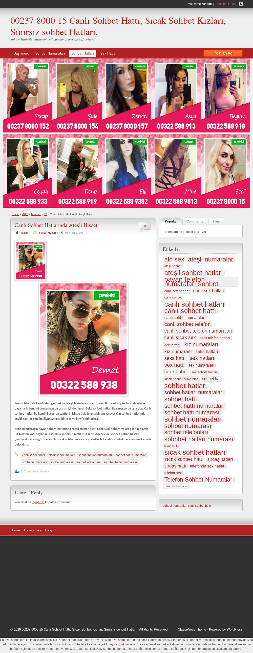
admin (24, 232)
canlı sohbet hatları (194, 304)
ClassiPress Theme (192, 629)
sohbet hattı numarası (191, 412)
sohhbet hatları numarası (120, 462)
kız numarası (178, 351)
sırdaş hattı (175, 466)
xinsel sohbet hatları (176, 486)
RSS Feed (241, 4)
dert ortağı (172, 345)
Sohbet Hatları (82, 53)
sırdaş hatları (220, 459)
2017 (25, 214)
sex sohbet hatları (204, 372)
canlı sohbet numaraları (184, 317)
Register (220, 4)
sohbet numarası (61, 462)
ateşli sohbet (172, 266)
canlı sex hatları (208, 290)
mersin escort (35, 601)
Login (232, 4)
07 (45, 214)
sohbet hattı (180, 399)
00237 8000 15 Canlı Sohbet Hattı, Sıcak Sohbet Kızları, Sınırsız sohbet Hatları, (118, 26)
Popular (171, 221)
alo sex (174, 259)
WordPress (235, 629)
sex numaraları (201, 365)
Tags (216, 221)
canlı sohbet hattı (33, 455)
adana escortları (48, 545)
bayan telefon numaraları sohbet (191, 282)
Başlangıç (21, 53)
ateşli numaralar (210, 259)
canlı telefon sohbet (215, 338)
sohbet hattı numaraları (131, 455)
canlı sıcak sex (180, 337)
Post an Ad (222, 53)
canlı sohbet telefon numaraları (198, 331)
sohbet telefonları (88, 462)
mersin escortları (35, 595)
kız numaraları (201, 344)
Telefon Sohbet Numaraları (199, 479)
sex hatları (202, 358)
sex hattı (174, 365)
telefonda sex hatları (207, 466)
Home (15, 214)
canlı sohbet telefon (187, 324)
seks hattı (175, 358)
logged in (38, 502)
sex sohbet (176, 371)
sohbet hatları (185, 386)
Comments (195, 221)
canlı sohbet (173, 297)
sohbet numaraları (34, 462)
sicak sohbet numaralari (181, 379)
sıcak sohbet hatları (62, 455)
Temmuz (36, 214)
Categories (32, 530)
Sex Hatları (109, 53)
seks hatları (206, 351)
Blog (48, 530)
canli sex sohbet (177, 291)
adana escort (24, 545)
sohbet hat (211, 379)
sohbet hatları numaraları (95, 455)
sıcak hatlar (172, 446)
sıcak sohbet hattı (184, 459)
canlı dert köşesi (34, 583)
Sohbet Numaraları (50, 53)
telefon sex (173, 473)
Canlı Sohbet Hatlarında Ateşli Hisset (56, 224)
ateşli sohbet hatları (193, 273)
